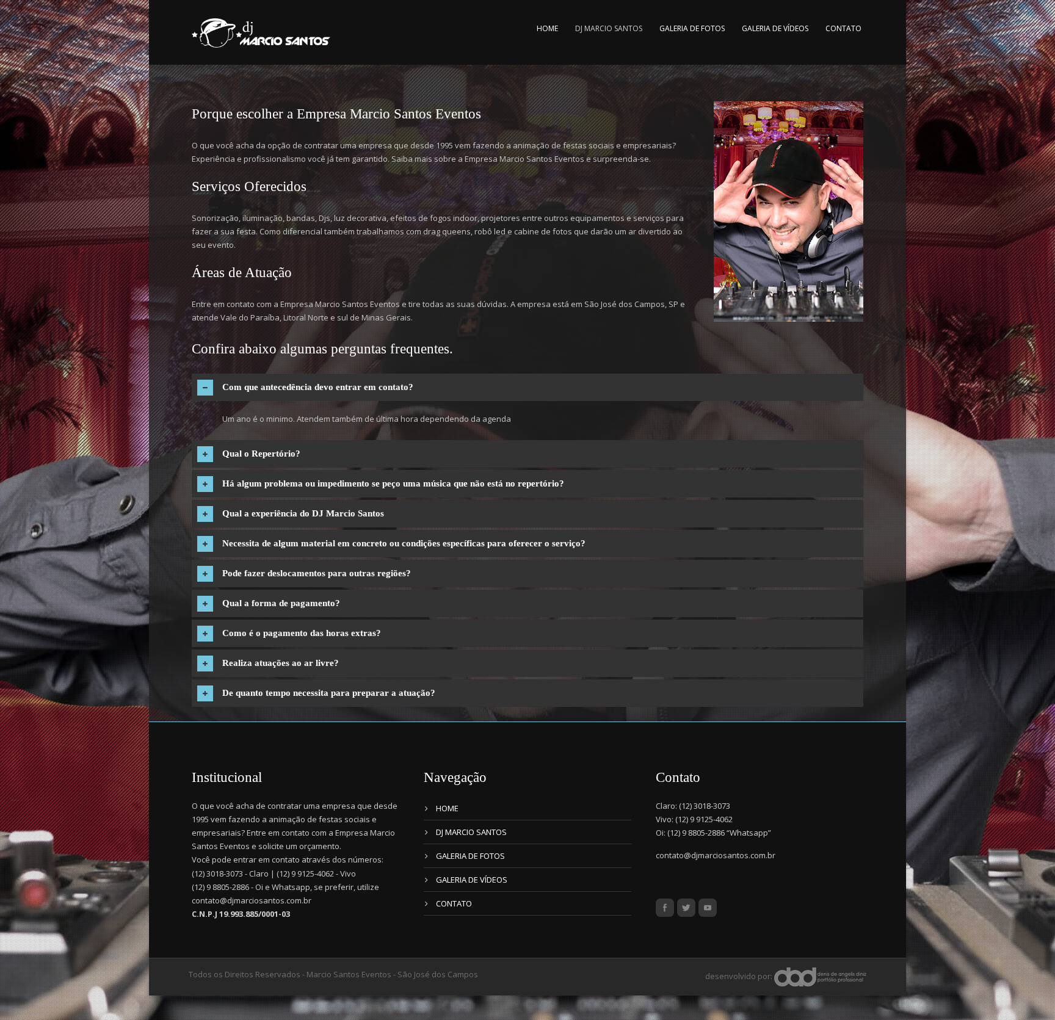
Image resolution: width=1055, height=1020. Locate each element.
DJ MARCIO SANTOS (608, 28)
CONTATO (843, 28)
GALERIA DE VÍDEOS (775, 28)
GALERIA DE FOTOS (692, 28)
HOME (547, 28)
